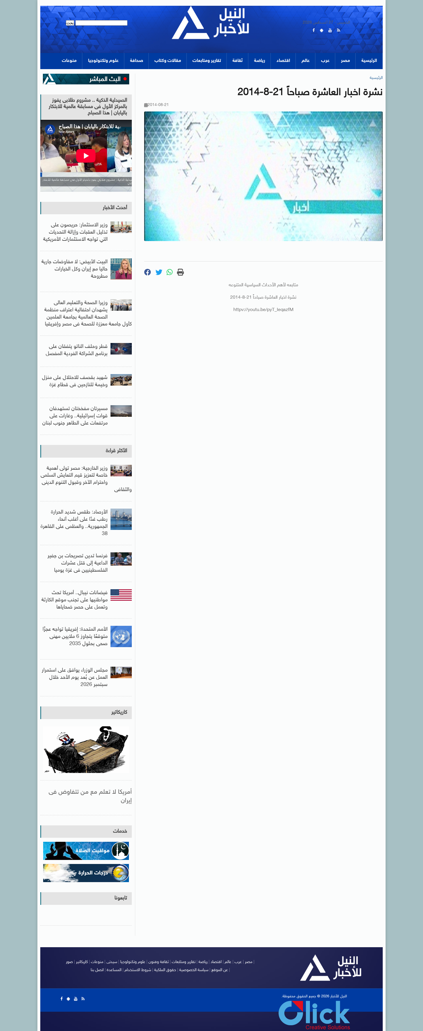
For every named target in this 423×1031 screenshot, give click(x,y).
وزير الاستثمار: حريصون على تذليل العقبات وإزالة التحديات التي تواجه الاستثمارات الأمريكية (75, 232)
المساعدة (114, 970)
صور (69, 962)
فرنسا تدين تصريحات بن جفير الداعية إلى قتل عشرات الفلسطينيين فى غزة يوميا (77, 563)
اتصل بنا (97, 970)
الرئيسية (369, 61)
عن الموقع (220, 970)
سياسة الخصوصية (193, 970)
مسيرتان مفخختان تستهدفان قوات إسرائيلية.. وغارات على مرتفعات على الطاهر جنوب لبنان (75, 416)
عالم (306, 61)
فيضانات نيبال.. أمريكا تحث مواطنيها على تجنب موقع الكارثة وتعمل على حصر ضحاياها (74, 600)
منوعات (69, 61)
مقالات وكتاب (168, 61)
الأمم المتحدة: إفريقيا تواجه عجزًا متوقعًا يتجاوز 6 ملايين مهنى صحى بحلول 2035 (75, 636)
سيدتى (111, 962)
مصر (345, 61)
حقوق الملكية (165, 970)
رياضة (259, 61)
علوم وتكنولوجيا (103, 61)
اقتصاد (283, 61)
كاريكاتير (119, 712)
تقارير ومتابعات (207, 61)
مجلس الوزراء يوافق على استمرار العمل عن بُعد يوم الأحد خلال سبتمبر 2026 (75, 677)
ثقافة (238, 61)
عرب (325, 61)
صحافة (136, 61)
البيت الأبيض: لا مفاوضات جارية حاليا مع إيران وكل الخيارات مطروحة (74, 269)
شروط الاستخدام (138, 970)
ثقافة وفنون (158, 962)
